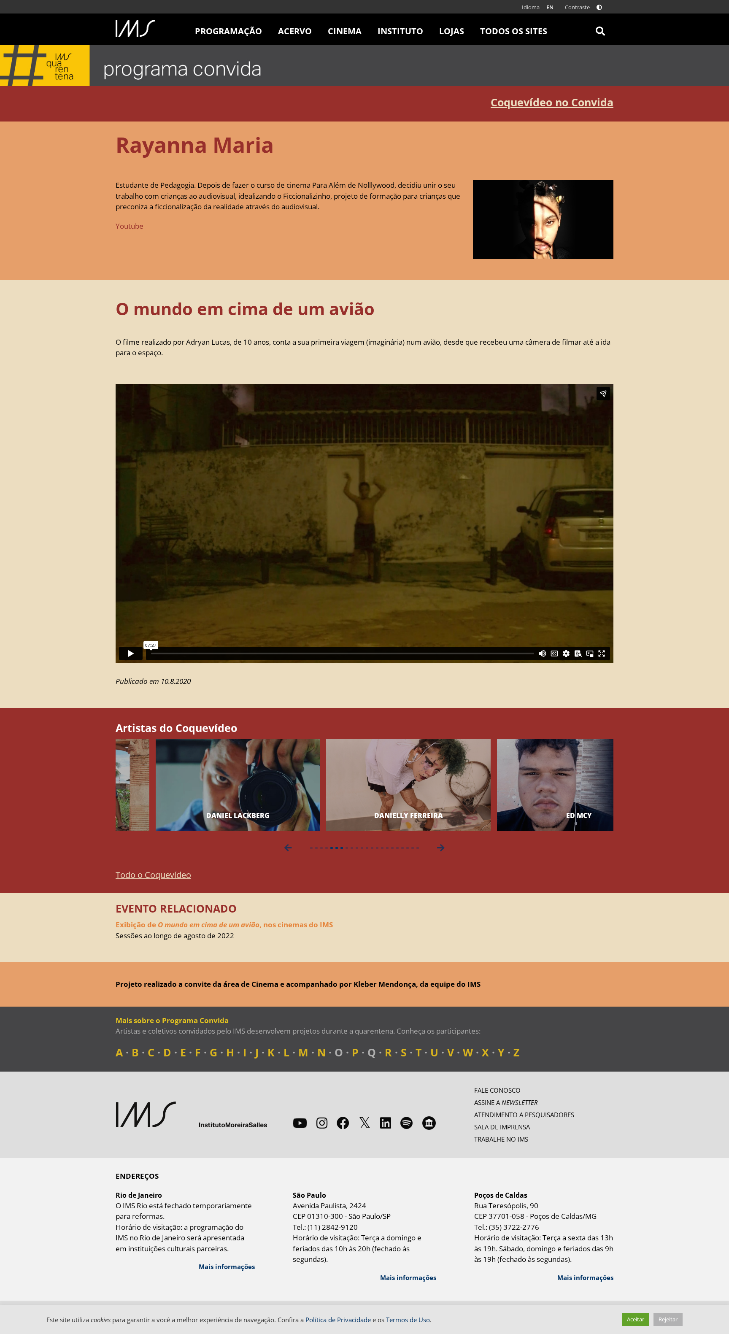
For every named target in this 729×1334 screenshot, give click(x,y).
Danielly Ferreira (368, 815)
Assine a (506, 1102)
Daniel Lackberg (198, 815)
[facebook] (343, 1122)
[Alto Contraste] (599, 7)
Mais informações (227, 1266)
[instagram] (321, 1122)
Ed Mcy (539, 815)
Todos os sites (513, 31)
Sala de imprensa (502, 1127)
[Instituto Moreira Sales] (191, 1114)
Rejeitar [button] (668, 1319)
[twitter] (365, 1123)
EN (550, 7)
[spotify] (406, 1122)
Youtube (129, 226)
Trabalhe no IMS (501, 1139)
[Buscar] (600, 29)
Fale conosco (497, 1090)
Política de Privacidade (338, 1319)
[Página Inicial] (135, 28)
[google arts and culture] (429, 1123)
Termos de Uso (408, 1319)
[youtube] (300, 1122)
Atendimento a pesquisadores (524, 1114)
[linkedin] (385, 1122)
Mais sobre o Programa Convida (172, 1020)
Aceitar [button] (635, 1319)
